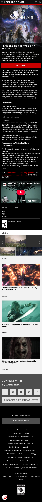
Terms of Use (12, 437)
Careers (19, 430)
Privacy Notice (25, 437)
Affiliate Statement (29, 450)
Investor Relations (29, 464)
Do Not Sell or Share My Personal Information (21, 468)
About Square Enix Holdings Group (19, 461)
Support (28, 430)
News (27, 433)
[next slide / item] (41, 251)
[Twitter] (13, 392)
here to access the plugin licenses (14, 175)
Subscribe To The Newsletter (21, 400)
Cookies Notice (14, 447)
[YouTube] (21, 392)
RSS (32, 454)
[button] (21, 65)
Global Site (17, 433)
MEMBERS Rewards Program (16, 454)
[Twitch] (29, 392)
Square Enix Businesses (11, 464)
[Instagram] (37, 392)
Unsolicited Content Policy (19, 440)
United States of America (21, 420)
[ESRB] (21, 489)
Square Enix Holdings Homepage (19, 457)
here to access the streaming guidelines (20, 173)
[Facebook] (5, 392)
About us (10, 430)
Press (28, 443)
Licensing (26, 447)
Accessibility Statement (11, 450)
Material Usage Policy (15, 443)
